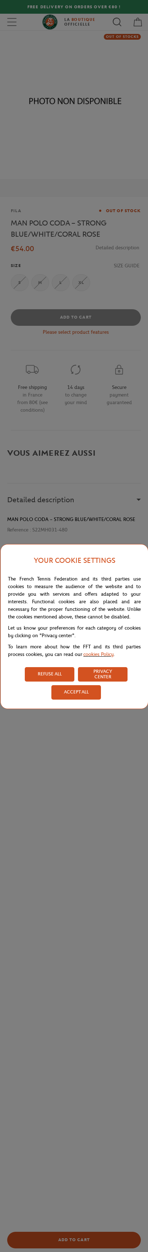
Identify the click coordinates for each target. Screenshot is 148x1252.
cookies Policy (98, 654)
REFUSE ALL (50, 674)
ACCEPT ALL (76, 692)
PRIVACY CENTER (102, 674)
